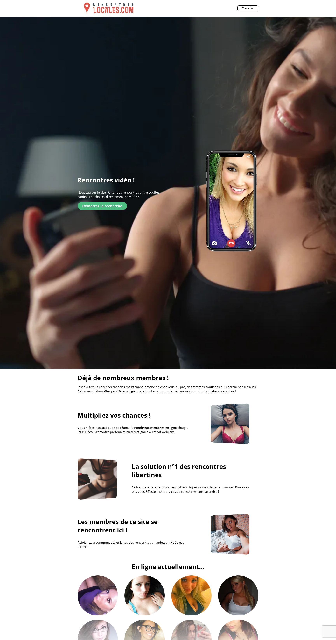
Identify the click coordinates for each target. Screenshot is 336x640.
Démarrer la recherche (102, 206)
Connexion (248, 8)
